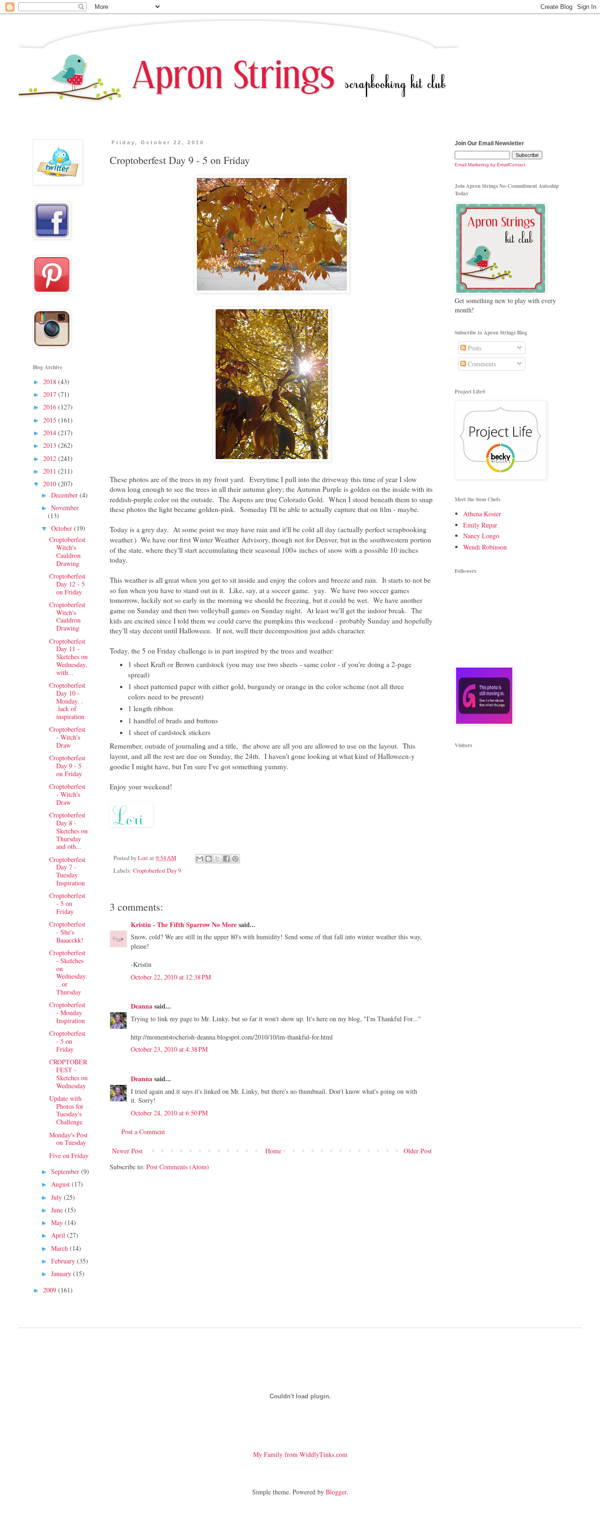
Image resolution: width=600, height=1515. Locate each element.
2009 (50, 1289)
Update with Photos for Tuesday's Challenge (66, 1110)
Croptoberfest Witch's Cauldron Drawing (67, 551)
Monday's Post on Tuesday (68, 1138)
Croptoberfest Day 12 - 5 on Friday (67, 584)
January (62, 1273)
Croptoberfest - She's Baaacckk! (67, 932)
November (65, 507)
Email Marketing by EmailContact (490, 164)
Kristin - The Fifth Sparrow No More (184, 924)
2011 (50, 471)
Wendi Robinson (485, 546)
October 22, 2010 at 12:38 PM (171, 977)
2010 (50, 483)
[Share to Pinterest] (235, 858)
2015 (50, 420)
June (58, 1209)
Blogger (336, 1491)
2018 (50, 381)
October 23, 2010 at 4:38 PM (169, 1049)
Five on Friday (69, 1155)
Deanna (141, 1006)
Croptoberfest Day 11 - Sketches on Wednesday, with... (68, 657)
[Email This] (199, 858)
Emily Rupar (480, 524)
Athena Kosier (482, 513)
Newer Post (127, 1150)
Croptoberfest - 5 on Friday (67, 903)
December (65, 494)
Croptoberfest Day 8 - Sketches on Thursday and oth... (68, 830)
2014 (50, 432)
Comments (481, 363)
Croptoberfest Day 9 (157, 871)
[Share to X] (217, 858)
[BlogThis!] (208, 858)
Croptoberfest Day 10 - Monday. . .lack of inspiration (67, 701)
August (61, 1184)
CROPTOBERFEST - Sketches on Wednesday (68, 1073)
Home (273, 1150)
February (64, 1260)
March (60, 1248)
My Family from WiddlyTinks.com (300, 1454)
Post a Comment (143, 1131)
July (57, 1197)
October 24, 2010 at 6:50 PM (169, 1112)
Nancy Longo (481, 535)
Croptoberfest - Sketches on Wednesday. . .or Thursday (68, 972)
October (62, 528)
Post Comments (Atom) (177, 1166)
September (66, 1171)
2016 (50, 406)
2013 (50, 445)
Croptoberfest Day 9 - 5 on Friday (67, 765)
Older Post (418, 1150)
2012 (50, 458)
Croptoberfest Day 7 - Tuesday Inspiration (67, 871)
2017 (50, 394)
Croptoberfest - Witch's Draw (67, 737)
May (58, 1222)
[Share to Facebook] (226, 858)
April (59, 1235)
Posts (473, 347)
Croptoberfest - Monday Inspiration (67, 1012)
